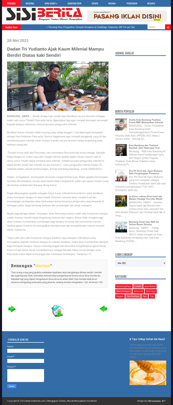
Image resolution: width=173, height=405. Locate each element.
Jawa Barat (51, 3)
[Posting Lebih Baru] (12, 313)
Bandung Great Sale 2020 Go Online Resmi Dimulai (144, 223)
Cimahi (137, 286)
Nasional (30, 3)
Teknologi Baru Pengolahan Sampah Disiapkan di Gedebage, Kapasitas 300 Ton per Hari (86, 27)
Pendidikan (132, 3)
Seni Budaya (133, 296)
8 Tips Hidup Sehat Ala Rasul (147, 339)
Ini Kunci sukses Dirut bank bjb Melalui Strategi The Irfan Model (145, 197)
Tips (145, 296)
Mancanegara (123, 291)
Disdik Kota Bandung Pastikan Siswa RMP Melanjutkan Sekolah (146, 121)
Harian (42, 265)
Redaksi (151, 3)
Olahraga (151, 291)
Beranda (11, 3)
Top (152, 296)
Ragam (112, 3)
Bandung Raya (74, 3)
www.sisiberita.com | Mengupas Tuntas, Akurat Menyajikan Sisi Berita (61, 400)
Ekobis (95, 3)
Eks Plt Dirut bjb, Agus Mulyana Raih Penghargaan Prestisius (145, 172)
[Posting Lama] (103, 313)
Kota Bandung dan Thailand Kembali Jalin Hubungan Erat (144, 146)
